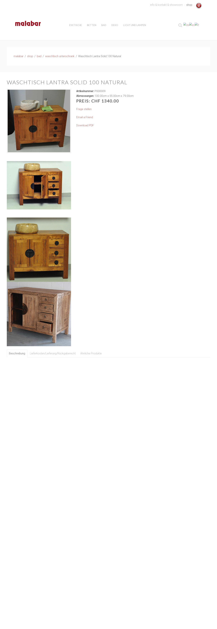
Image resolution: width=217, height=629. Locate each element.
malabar (18, 56)
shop (189, 4)
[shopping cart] (199, 5)
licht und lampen (134, 25)
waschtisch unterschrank (59, 56)
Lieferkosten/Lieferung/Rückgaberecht (53, 353)
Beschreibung (17, 353)
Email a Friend (84, 117)
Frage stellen (84, 109)
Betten (91, 25)
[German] (186, 24)
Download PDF (85, 125)
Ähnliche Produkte (91, 353)
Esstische (75, 25)
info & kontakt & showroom (166, 4)
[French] (197, 24)
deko (114, 25)
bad (103, 25)
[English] (192, 24)
